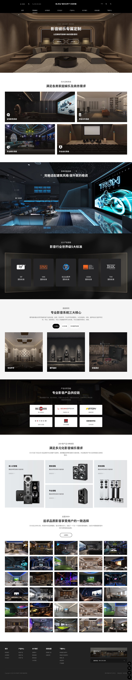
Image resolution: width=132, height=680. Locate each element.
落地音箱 (101, 466)
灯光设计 (59, 10)
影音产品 (21, 652)
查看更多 (11, 473)
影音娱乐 (35, 10)
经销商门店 (48, 652)
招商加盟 (97, 10)
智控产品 (21, 655)
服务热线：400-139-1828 (100, 660)
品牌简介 (34, 652)
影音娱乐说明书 (63, 652)
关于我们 (84, 10)
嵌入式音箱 (13, 466)
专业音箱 (52, 490)
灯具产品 (21, 657)
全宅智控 (47, 10)
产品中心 (72, 10)
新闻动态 (34, 657)
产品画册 (62, 663)
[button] (2, 416)
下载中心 (109, 10)
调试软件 (62, 660)
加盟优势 (48, 655)
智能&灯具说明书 (64, 655)
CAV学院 (34, 660)
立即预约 (66, 535)
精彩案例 (34, 655)
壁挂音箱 (52, 466)
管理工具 (62, 657)
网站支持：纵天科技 (122, 673)
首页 (22, 10)
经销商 (23, 4)
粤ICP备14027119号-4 (110, 673)
